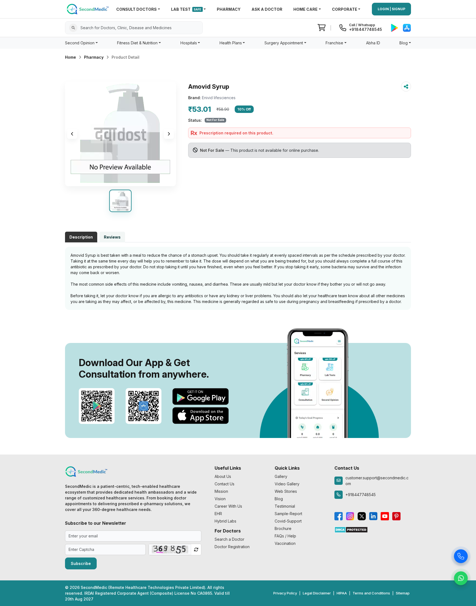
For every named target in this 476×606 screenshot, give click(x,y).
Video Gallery (287, 483)
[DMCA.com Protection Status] (351, 529)
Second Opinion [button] (79, 42)
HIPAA (342, 593)
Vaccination (285, 543)
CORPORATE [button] (344, 9)
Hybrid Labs (225, 521)
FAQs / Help (285, 536)
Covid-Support (288, 521)
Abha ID (373, 42)
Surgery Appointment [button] (283, 42)
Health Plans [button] (231, 42)
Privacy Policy (285, 593)
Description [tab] (81, 237)
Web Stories (286, 491)
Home (70, 57)
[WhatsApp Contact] (461, 579)
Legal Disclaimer (317, 593)
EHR (218, 513)
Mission (221, 491)
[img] (120, 134)
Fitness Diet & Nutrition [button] (137, 42)
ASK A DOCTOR (266, 9)
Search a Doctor (229, 539)
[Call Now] (461, 557)
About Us (223, 476)
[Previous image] (72, 134)
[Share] (406, 86)
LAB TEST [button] (186, 9)
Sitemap (403, 593)
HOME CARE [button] (305, 9)
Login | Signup (391, 9)
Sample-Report (288, 513)
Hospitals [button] (188, 42)
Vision (220, 498)
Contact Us (224, 483)
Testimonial (285, 506)
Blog (279, 498)
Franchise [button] (334, 42)
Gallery (281, 476)
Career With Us (228, 506)
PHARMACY (228, 9)
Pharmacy (94, 57)
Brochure (283, 528)
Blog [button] (403, 42)
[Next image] (169, 134)
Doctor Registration (232, 546)
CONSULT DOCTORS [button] (136, 9)
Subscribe (81, 563)
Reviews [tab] (112, 237)
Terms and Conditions (371, 593)
